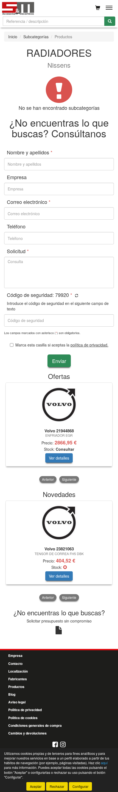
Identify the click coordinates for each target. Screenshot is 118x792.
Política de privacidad (25, 709)
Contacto (15, 663)
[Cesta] (97, 7)
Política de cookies (23, 717)
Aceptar (35, 786)
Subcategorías (36, 36)
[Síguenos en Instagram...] (63, 745)
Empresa (15, 655)
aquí (104, 762)
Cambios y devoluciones (27, 733)
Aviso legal (17, 702)
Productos (16, 686)
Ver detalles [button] (59, 458)
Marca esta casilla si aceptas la (61, 345)
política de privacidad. (89, 345)
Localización (18, 671)
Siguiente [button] (69, 479)
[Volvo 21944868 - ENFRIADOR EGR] (59, 404)
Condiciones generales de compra (35, 725)
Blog (11, 694)
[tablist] (59, 433)
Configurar (80, 786)
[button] (76, 295)
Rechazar (57, 786)
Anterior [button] (48, 479)
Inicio (12, 36)
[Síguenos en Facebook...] (55, 745)
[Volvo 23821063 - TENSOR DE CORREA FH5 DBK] (59, 522)
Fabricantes (17, 678)
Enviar (59, 360)
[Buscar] (109, 21)
